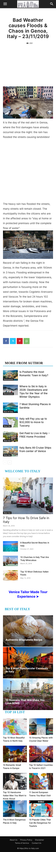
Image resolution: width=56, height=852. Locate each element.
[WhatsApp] (27, 341)
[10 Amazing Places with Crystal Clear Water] (41, 726)
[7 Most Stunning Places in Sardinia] (10, 408)
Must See (7, 426)
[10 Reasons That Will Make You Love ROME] (28, 694)
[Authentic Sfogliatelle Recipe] (28, 631)
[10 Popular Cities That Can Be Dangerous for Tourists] (41, 808)
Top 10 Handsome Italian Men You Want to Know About (14, 795)
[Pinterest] (20, 341)
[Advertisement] (28, 65)
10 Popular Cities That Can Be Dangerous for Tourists (40, 822)
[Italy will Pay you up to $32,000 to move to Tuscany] (10, 422)
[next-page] (9, 462)
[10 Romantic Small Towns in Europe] (15, 754)
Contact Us (36, 843)
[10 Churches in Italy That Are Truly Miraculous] (10, 561)
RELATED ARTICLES (22, 357)
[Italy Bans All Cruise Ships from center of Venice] (10, 451)
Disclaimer (39, 840)
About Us (13, 840)
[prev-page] (5, 462)
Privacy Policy (26, 840)
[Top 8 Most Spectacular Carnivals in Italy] (28, 662)
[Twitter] (13, 341)
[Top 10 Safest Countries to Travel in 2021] (41, 754)
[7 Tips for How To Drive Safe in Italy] (28, 495)
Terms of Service (22, 843)
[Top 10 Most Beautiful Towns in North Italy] (15, 726)
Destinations (8, 379)
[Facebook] (6, 341)
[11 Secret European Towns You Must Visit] (41, 781)
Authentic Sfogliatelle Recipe (24, 639)
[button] (5, 4)
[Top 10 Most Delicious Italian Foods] (10, 575)
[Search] (52, 4)
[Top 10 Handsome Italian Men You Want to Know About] (15, 781)
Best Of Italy (8, 412)
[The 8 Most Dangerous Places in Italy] (15, 808)
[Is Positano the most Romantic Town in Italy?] (10, 375)
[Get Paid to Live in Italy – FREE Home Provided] (10, 437)
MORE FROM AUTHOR (24, 363)
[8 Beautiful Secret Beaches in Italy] (10, 546)
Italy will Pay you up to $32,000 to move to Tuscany (33, 422)
